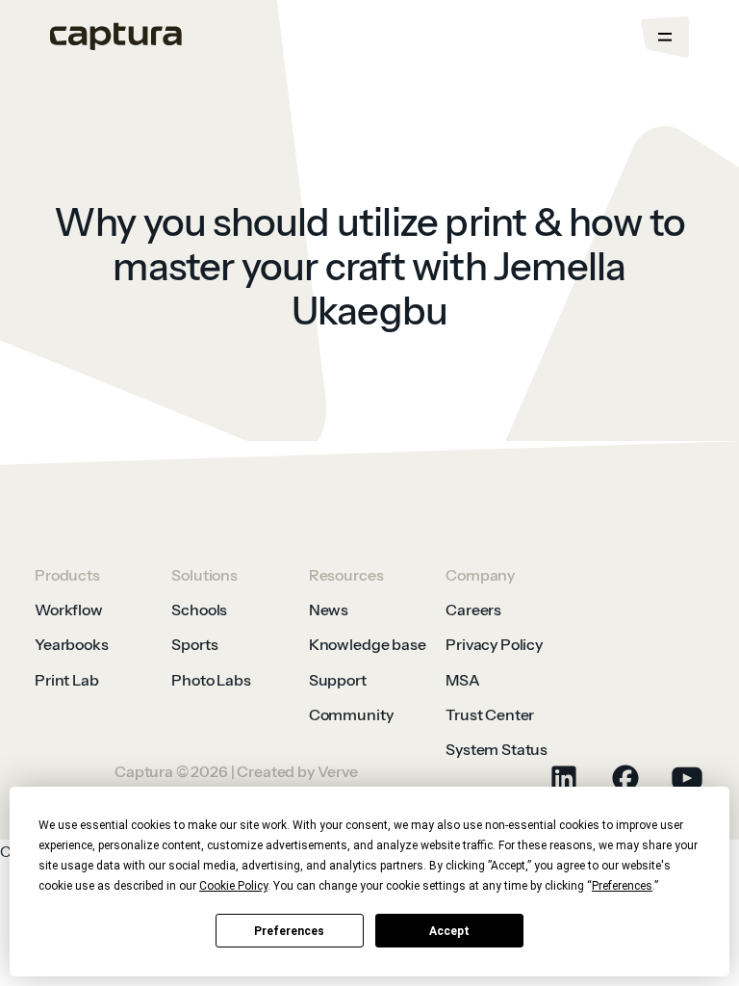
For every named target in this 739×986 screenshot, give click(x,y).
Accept (449, 931)
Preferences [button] (622, 886)
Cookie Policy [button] (233, 886)
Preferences (289, 931)
